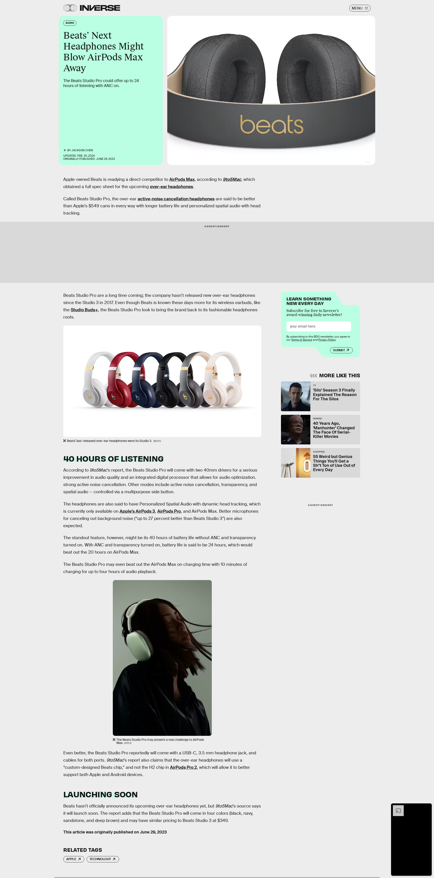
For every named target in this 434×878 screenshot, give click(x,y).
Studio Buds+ (84, 310)
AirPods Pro (169, 511)
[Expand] (396, 807)
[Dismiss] (426, 807)
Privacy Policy (327, 340)
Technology (100, 859)
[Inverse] (100, 8)
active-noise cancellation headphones (176, 199)
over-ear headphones (171, 186)
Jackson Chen (82, 150)
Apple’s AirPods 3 (137, 511)
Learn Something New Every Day (308, 300)
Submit (339, 350)
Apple (71, 859)
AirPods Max (182, 179)
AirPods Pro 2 (183, 767)
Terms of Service (301, 340)
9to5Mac (232, 179)
